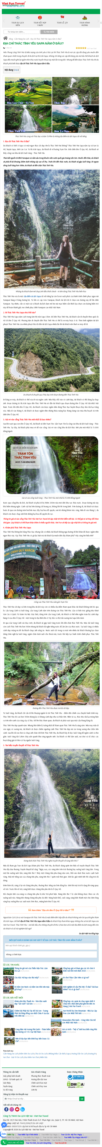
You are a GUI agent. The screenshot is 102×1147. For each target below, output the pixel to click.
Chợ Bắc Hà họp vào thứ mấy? (26, 977)
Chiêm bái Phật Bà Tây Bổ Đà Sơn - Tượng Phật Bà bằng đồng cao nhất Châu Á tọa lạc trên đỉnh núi (31, 1013)
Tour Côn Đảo (45, 1140)
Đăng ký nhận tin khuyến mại (15, 1094)
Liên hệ (34, 1089)
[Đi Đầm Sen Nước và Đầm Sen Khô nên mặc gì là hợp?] (8, 990)
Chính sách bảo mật (39, 1083)
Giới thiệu (7, 1083)
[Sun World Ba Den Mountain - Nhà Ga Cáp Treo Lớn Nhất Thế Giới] (57, 1013)
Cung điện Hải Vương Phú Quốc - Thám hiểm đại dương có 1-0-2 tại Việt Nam (32, 1030)
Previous (4, 21)
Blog (11, 39)
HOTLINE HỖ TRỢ (15, 1142)
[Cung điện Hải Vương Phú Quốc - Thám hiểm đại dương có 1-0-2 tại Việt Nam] (9, 1032)
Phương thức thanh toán (40, 1076)
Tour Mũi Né (92, 1140)
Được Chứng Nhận (75, 1072)
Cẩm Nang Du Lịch (21, 39)
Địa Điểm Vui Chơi (31, 1057)
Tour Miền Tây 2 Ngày (12, 1137)
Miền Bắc (44, 1057)
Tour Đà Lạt (79, 1140)
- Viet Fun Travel (37, 1129)
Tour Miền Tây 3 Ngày (31, 1137)
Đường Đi (92, 1053)
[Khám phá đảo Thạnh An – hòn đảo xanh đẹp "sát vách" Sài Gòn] (8, 1004)
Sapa (68, 1053)
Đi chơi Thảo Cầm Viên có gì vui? (76, 977)
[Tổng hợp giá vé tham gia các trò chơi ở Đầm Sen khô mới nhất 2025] (57, 971)
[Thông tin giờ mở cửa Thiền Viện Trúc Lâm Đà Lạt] (8, 971)
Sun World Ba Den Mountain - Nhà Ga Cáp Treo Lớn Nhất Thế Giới (80, 1011)
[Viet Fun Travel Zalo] (22, 1109)
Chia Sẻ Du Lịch (41, 1053)
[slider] (81, 48)
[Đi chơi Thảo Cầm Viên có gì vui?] (57, 980)
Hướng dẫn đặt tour (39, 1079)
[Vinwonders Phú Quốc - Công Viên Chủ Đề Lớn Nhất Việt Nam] (56, 1023)
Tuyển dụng (7, 1086)
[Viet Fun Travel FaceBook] (5, 1109)
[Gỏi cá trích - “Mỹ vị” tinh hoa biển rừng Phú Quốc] (56, 1032)
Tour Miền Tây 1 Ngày (50, 1134)
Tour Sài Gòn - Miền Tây (52, 1137)
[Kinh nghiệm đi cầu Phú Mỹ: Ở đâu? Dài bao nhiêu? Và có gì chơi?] (57, 990)
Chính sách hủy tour (39, 1086)
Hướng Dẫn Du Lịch (79, 1053)
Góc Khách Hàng (38, 1072)
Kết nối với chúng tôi (12, 1104)
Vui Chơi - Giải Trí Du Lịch (13, 1057)
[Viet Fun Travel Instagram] (11, 1109)
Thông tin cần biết (11, 1072)
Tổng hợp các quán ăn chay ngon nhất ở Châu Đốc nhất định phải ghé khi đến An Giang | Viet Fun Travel (79, 1003)
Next (98, 21)
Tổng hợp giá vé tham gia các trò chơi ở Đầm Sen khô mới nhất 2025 (79, 969)
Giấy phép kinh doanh (11, 1076)
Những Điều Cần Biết (57, 1053)
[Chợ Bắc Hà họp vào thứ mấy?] (8, 980)
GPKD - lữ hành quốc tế (12, 1079)
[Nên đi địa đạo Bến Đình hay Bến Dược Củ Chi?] (9, 1041)
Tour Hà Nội (56, 1140)
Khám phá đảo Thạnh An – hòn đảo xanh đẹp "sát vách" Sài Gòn (30, 1002)
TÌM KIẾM (50, 32)
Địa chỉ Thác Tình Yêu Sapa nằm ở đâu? (46, 39)
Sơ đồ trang (7, 1089)
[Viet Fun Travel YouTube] (16, 1109)
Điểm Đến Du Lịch (26, 1053)
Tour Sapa (68, 1140)
